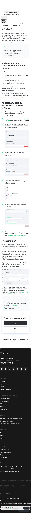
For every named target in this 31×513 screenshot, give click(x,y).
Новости (2, 441)
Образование (4, 404)
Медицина (3, 409)
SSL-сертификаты (5, 389)
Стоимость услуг (5, 449)
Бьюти (2, 406)
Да (15, 323)
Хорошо (26, 508)
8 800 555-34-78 (6, 358)
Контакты (3, 435)
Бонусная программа (6, 455)
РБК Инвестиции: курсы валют (9, 471)
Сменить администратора (10, 306)
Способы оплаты (5, 452)
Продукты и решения (11, 12)
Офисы (2, 438)
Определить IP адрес (6, 421)
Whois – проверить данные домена (11, 418)
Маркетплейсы (5, 401)
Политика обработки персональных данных (14, 501)
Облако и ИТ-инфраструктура (11, 14)
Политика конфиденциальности (10, 498)
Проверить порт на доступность (10, 423)
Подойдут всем (5, 398)
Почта (2, 386)
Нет (15, 328)
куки (10, 507)
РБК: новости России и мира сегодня (11, 466)
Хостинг (2, 384)
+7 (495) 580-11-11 (6, 363)
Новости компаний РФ (7, 469)
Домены (2, 381)
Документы (3, 457)
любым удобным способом (16, 235)
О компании (4, 433)
